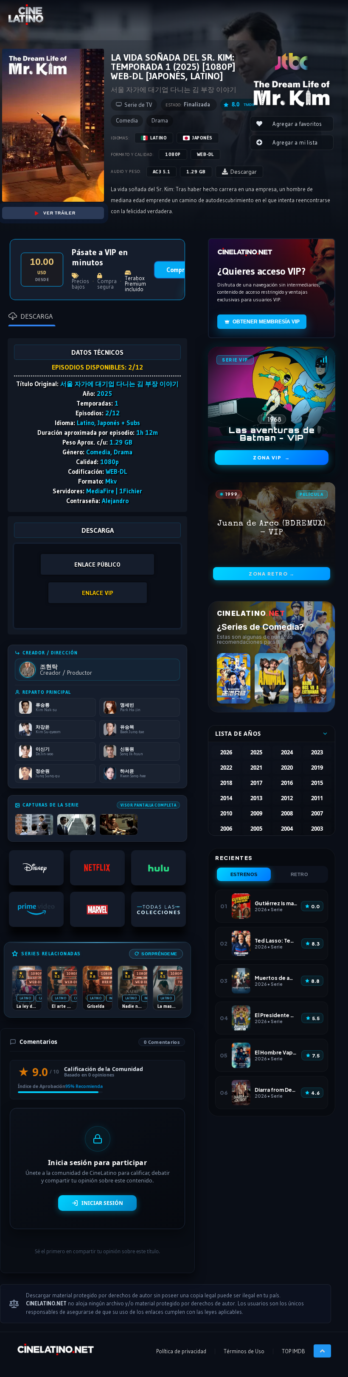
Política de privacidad (181, 1351)
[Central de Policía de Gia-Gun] (233, 678)
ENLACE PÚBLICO (97, 564)
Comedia (127, 120)
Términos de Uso (244, 1351)
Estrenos (244, 874)
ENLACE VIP (97, 593)
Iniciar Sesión (102, 1203)
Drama (160, 120)
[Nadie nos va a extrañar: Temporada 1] (309, 678)
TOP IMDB (293, 1351)
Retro (300, 874)
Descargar (243, 171)
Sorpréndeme (159, 953)
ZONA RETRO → (272, 573)
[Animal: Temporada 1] (271, 678)
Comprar (178, 270)
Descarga (36, 316)
